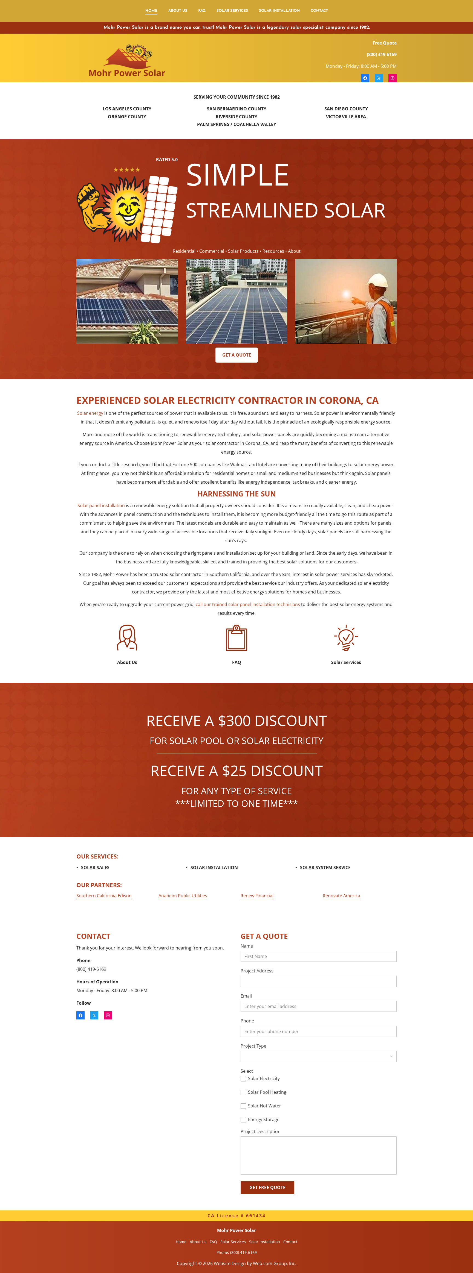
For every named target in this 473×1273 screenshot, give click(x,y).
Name (247, 946)
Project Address (257, 971)
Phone (247, 1021)
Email (246, 996)
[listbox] (319, 1056)
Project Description (261, 1131)
